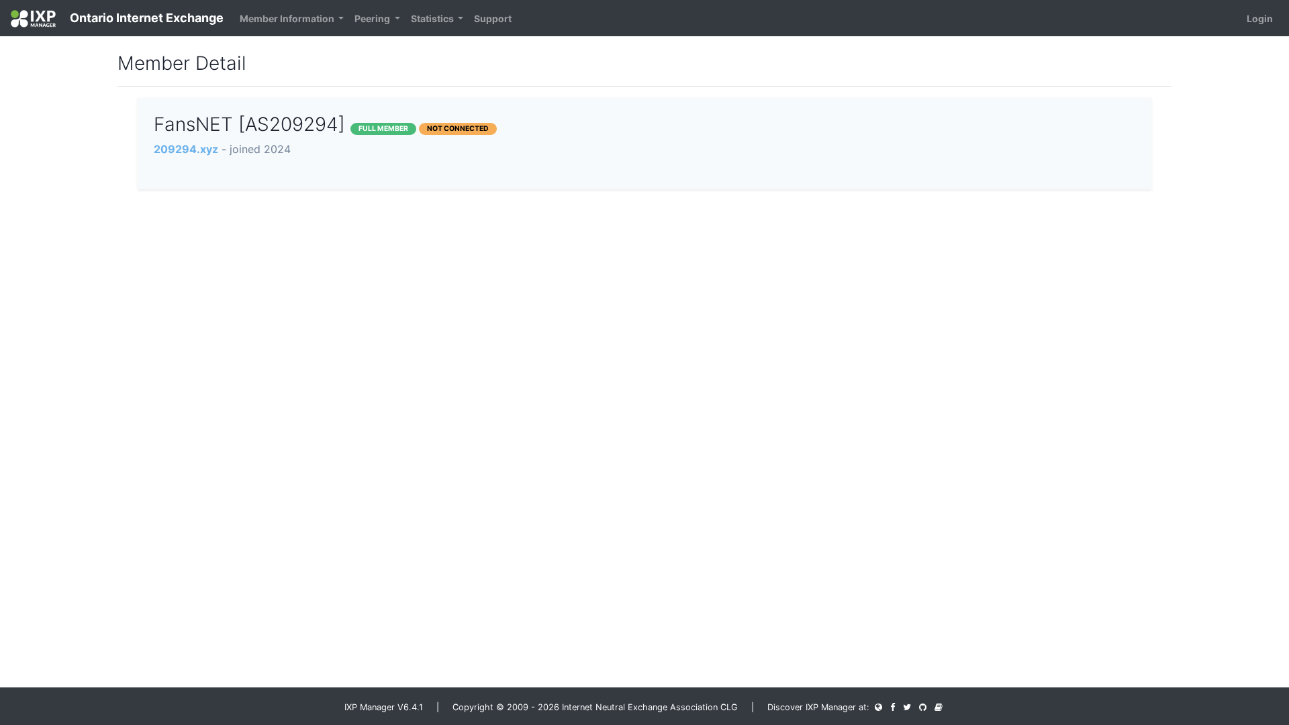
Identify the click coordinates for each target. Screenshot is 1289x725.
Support (493, 18)
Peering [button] (373, 18)
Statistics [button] (433, 18)
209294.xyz (186, 149)
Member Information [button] (288, 18)
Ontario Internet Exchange (145, 18)
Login (1260, 18)
